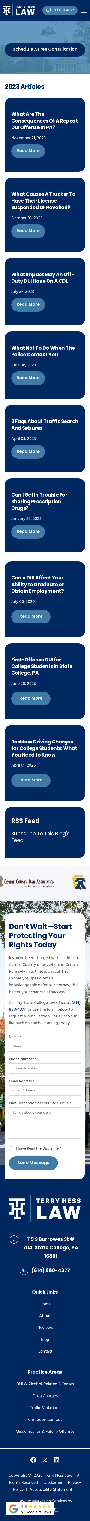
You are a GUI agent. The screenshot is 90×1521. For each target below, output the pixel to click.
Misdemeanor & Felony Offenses (45, 1432)
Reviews (45, 1328)
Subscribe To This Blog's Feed (40, 837)
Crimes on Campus (45, 1420)
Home (45, 1304)
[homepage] (45, 1210)
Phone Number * (22, 1059)
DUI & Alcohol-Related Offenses (45, 1384)
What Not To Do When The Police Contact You (43, 351)
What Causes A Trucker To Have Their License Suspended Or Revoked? (43, 201)
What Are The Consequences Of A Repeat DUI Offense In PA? (44, 121)
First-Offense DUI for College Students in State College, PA (41, 667)
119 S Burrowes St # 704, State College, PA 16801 (50, 1248)
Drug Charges (45, 1396)
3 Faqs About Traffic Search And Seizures (44, 424)
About (45, 1316)
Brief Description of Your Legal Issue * (40, 1103)
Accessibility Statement (51, 1489)
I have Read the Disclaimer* (38, 1148)
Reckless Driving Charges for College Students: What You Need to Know (44, 749)
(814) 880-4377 (50, 1271)
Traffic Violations (45, 1408)
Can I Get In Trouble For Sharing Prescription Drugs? (39, 501)
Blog (45, 1340)
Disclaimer (53, 1482)
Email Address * (22, 1081)
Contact (45, 1352)
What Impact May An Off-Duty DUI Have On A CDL (42, 278)
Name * (15, 1037)
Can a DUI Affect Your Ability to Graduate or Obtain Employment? (37, 585)
